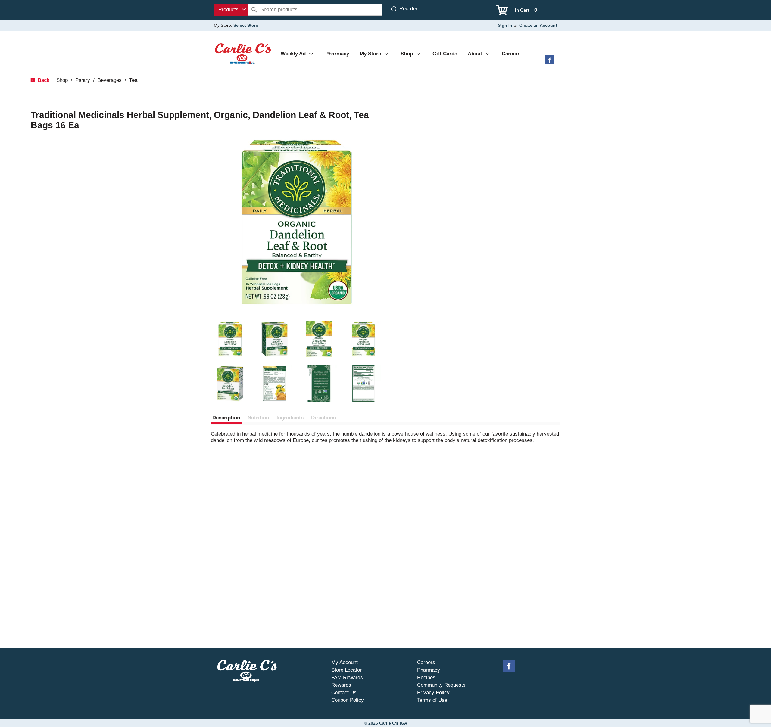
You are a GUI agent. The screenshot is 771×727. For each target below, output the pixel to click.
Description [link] (226, 418)
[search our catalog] (254, 10)
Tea (133, 80)
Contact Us (344, 692)
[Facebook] (549, 62)
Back (42, 80)
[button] (230, 339)
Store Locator (346, 670)
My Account (344, 662)
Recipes (426, 677)
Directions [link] (323, 418)
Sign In (505, 25)
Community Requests (441, 685)
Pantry (82, 80)
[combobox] (231, 10)
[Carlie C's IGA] (243, 53)
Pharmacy (428, 670)
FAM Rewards (347, 677)
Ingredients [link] (290, 418)
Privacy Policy (433, 692)
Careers (426, 662)
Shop (62, 80)
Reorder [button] (408, 8)
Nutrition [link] (258, 418)
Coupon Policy (347, 700)
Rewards (341, 685)
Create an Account (538, 25)
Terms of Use (432, 700)
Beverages (110, 80)
